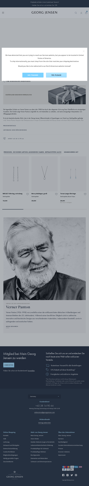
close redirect (83, 51)
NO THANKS (33, 75)
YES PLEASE (56, 75)
